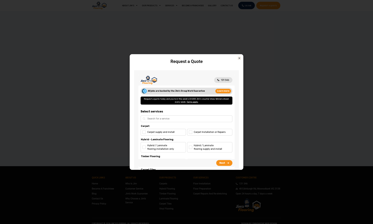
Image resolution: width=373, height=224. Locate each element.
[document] (186, 112)
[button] (239, 58)
